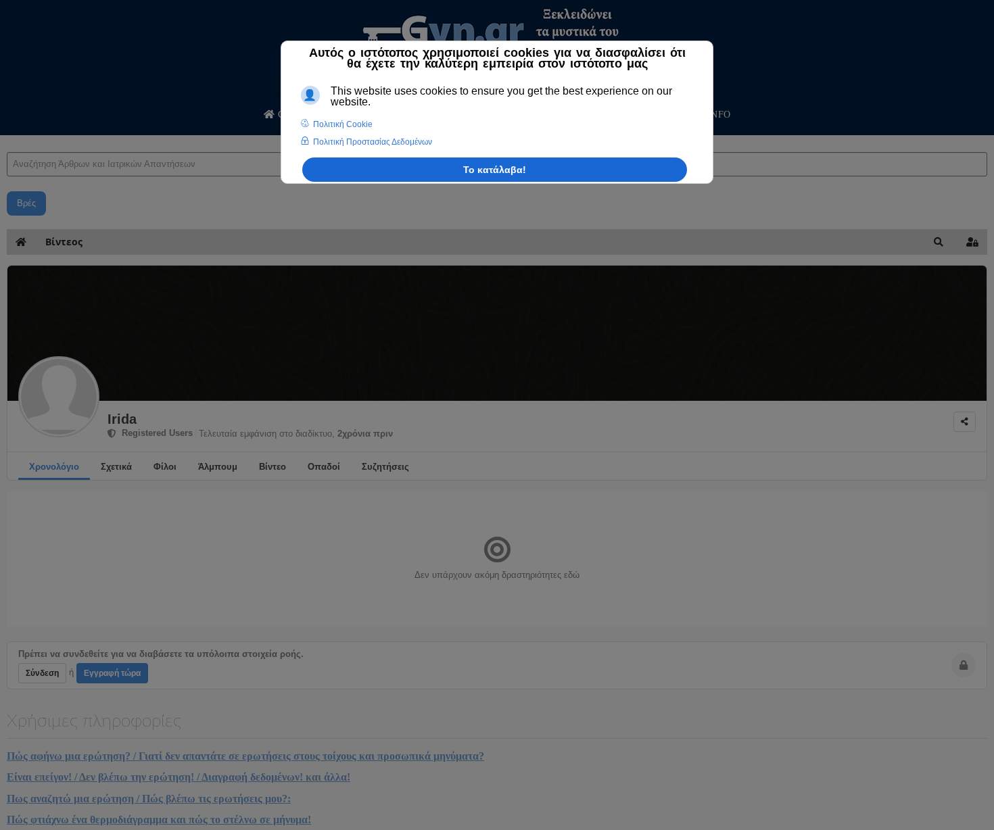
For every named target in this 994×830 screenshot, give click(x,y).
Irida (122, 419)
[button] (938, 242)
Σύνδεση (42, 673)
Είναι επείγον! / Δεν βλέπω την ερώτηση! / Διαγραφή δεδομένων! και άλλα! (178, 777)
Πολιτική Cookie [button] (343, 124)
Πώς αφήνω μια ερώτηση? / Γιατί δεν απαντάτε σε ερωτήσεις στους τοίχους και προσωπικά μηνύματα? (245, 756)
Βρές (26, 203)
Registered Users (154, 433)
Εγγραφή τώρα (112, 673)
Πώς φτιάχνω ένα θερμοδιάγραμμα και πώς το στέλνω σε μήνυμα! (159, 819)
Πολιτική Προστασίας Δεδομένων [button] (372, 142)
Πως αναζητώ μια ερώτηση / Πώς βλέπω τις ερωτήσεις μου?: (149, 798)
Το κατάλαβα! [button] (494, 169)
